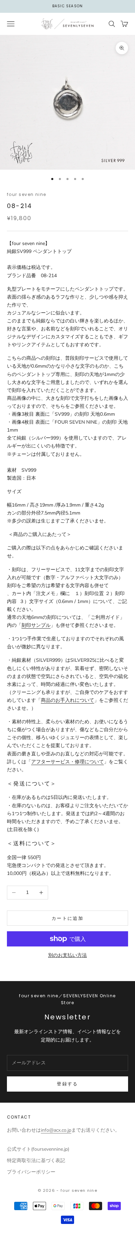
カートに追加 (67, 918)
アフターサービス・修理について (67, 761)
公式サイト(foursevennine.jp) (38, 1149)
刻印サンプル (36, 625)
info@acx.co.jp (56, 1130)
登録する (67, 1084)
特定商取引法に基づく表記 (36, 1160)
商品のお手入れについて (67, 700)
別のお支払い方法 (67, 955)
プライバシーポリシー (31, 1172)
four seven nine (26, 194)
